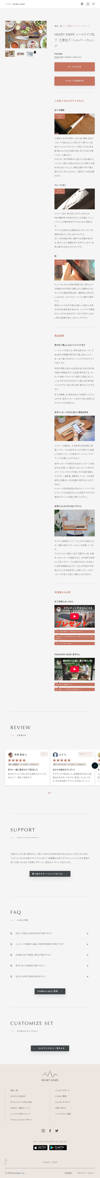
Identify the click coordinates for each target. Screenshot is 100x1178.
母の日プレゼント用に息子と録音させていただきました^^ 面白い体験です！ (27, 775)
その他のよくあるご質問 (48, 991)
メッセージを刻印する (74, 81)
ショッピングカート (62, 1090)
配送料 (57, 57)
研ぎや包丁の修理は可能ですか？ (27, 966)
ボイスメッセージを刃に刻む (21, 1102)
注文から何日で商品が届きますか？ (28, 976)
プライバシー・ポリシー (86, 1173)
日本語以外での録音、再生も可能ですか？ (30, 955)
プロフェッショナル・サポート (21, 1120)
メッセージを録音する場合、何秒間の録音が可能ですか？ (37, 944)
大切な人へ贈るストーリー (20, 1108)
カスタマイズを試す (17, 1096)
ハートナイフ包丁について (20, 1114)
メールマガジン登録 (63, 1114)
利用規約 (68, 1173)
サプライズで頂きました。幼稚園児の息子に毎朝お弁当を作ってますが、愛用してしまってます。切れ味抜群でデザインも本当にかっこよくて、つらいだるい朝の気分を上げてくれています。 (72, 778)
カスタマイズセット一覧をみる (51, 1048)
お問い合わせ (60, 1108)
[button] (95, 765)
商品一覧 (58, 26)
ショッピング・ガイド (62, 1102)
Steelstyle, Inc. (18, 1173)
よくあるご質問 (60, 1096)
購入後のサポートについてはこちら (48, 874)
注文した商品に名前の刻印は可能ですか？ (31, 933)
